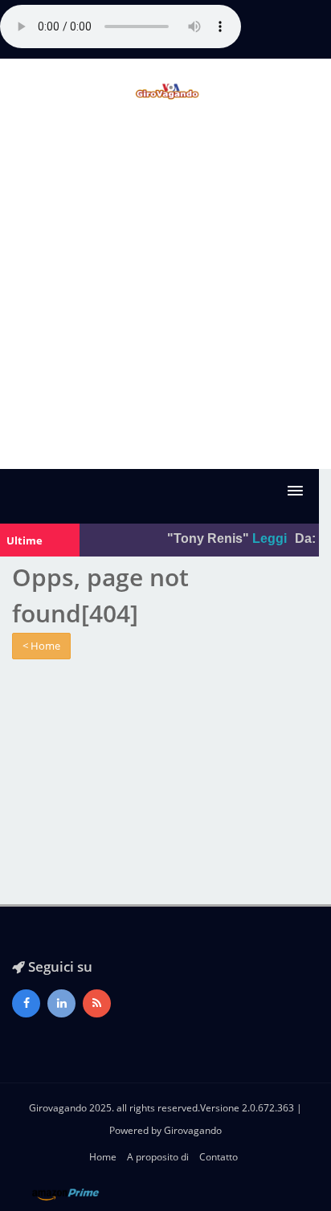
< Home (41, 645)
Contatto (218, 1157)
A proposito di (158, 1157)
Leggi (268, 538)
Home (102, 1157)
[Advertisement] (165, 295)
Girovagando (193, 1130)
